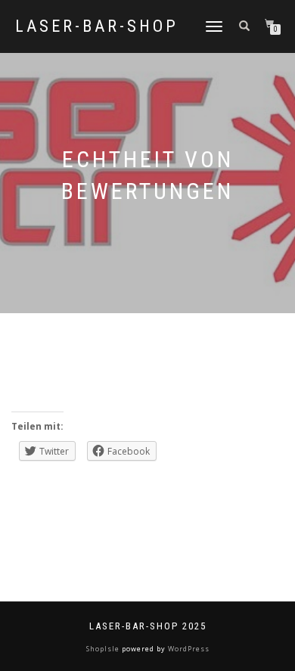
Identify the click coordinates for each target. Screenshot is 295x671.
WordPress (188, 649)
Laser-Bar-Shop (97, 26)
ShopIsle (104, 649)
